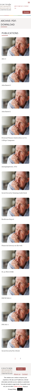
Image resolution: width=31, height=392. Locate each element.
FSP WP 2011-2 (6, 298)
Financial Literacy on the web (12, 246)
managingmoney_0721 (9, 167)
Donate (26, 12)
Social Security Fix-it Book (11, 351)
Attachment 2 (6, 85)
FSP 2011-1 (5, 325)
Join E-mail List (18, 6)
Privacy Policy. (12, 389)
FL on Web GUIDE (7, 272)
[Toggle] (29, 2)
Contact (25, 374)
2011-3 (4, 59)
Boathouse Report (8, 219)
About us (17, 374)
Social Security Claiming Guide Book (14, 193)
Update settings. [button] (18, 386)
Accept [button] (20, 389)
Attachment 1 (6, 112)
